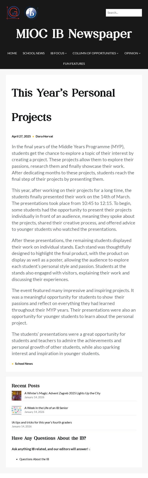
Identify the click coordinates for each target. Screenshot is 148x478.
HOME (12, 53)
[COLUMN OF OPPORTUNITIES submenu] (118, 53)
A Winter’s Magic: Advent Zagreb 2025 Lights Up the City (62, 393)
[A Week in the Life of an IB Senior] (16, 411)
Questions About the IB (34, 459)
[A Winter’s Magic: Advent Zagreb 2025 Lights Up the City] (16, 396)
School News (24, 363)
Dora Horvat (44, 136)
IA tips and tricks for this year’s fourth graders (42, 422)
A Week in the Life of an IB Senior (46, 408)
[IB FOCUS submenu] (66, 53)
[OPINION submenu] (140, 53)
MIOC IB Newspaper (74, 33)
